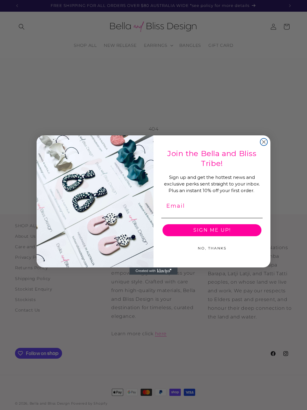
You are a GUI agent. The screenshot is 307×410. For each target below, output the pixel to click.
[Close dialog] (263, 142)
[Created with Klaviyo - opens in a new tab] (153, 271)
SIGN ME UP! (212, 230)
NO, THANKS (212, 248)
